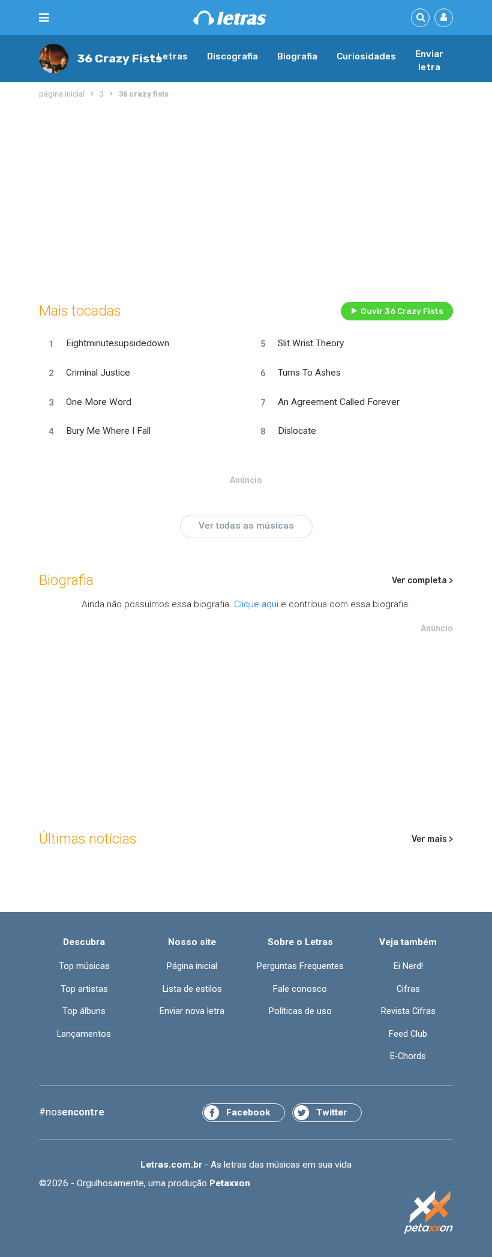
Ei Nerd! (408, 966)
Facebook (248, 1112)
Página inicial (192, 966)
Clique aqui (256, 604)
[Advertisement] (246, 198)
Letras (172, 56)
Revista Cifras (408, 1011)
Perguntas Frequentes (300, 966)
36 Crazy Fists (119, 58)
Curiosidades (366, 56)
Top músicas (84, 966)
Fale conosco (300, 988)
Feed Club (408, 1033)
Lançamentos (84, 1033)
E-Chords (408, 1056)
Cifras (408, 988)
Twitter (331, 1112)
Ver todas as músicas (246, 525)
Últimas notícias (87, 838)
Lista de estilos (192, 988)
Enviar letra (429, 60)
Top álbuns (84, 1011)
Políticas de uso (300, 1011)
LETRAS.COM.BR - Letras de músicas (229, 17)
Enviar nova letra (192, 1011)
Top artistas (84, 988)
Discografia (232, 56)
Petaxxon (229, 1183)
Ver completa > (422, 580)
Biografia (297, 56)
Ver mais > (432, 839)
